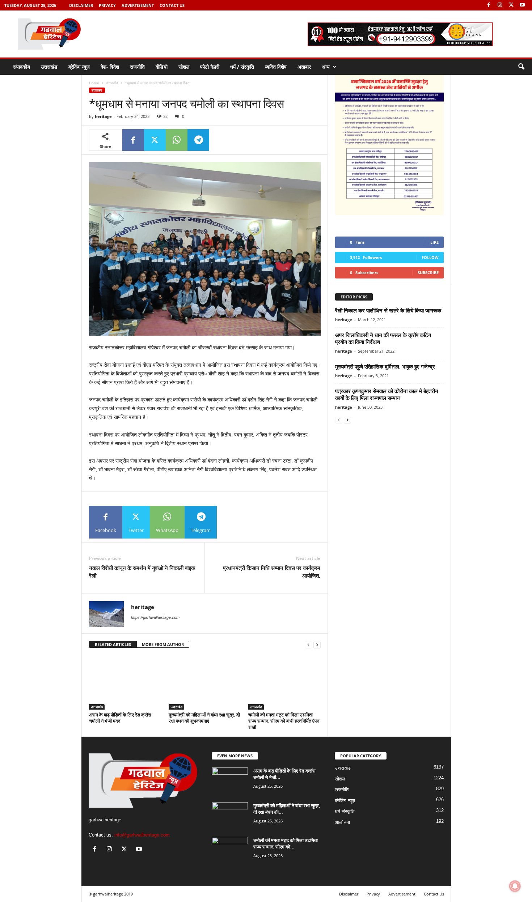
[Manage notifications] (515, 886)
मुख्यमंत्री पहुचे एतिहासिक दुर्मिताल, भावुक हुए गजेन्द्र (385, 366)
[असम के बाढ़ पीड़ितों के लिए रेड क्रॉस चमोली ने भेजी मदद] (125, 682)
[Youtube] (522, 5)
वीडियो (162, 66)
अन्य (326, 66)
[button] (521, 67)
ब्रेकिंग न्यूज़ (79, 66)
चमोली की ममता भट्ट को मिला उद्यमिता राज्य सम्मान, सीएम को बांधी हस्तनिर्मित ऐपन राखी (283, 720)
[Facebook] (488, 5)
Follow (430, 257)
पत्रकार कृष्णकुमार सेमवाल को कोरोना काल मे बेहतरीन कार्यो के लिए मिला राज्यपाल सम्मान (386, 394)
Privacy (107, 5)
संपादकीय (21, 66)
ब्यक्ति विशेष (276, 66)
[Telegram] (198, 140)
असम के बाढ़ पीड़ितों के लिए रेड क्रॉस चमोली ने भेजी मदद (120, 717)
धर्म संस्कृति (344, 811)
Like (434, 242)
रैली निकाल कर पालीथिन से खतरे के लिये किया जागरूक (388, 310)
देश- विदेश (110, 66)
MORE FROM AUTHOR (163, 644)
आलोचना (342, 822)
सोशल (183, 66)
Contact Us (172, 5)
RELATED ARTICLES (113, 644)
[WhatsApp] (176, 140)
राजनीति (137, 66)
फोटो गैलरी (209, 66)
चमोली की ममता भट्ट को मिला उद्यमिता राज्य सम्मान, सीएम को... (285, 843)
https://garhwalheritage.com (155, 617)
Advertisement (138, 5)
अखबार (304, 66)
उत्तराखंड (49, 66)
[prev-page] (308, 644)
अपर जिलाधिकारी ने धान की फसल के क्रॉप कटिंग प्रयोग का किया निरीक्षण (383, 338)
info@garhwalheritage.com (142, 835)
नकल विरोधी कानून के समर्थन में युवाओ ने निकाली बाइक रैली (142, 571)
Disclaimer (81, 5)
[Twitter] (511, 5)
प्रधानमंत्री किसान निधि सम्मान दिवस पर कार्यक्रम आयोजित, (271, 571)
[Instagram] (499, 5)
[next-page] (317, 644)
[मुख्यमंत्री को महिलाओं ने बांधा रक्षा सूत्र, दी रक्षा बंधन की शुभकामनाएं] (205, 682)
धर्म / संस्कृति (242, 66)
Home (94, 82)
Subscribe (428, 272)
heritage (103, 116)
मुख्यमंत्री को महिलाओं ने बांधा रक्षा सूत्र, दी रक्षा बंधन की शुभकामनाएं (204, 717)
